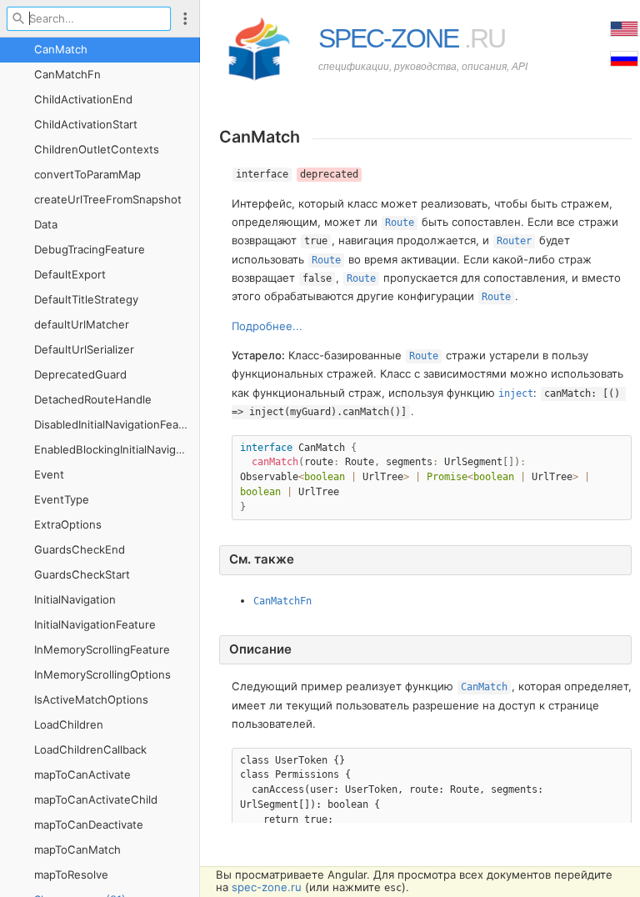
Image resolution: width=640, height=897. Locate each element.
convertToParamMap (87, 174)
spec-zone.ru (267, 887)
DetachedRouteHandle (93, 399)
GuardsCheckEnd (79, 549)
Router (514, 241)
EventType (61, 499)
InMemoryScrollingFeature (102, 649)
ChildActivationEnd (83, 99)
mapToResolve (71, 874)
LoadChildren (68, 724)
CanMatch (61, 49)
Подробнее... (267, 326)
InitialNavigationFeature (95, 624)
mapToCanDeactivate (88, 824)
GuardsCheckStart (82, 574)
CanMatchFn (67, 74)
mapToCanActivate (82, 774)
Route (399, 222)
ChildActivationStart (86, 124)
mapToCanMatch (77, 849)
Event (49, 474)
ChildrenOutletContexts (96, 149)
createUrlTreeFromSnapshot (108, 199)
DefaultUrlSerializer (84, 349)
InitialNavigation (75, 599)
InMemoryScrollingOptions (102, 674)
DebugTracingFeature (89, 249)
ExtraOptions (68, 524)
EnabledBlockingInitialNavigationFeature (117, 449)
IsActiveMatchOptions (91, 699)
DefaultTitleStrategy (86, 299)
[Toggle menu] (185, 18)
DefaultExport (70, 274)
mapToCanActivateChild (96, 799)
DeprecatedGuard (80, 374)
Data (46, 224)
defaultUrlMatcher (81, 324)
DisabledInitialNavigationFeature (117, 424)
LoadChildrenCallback (90, 749)
